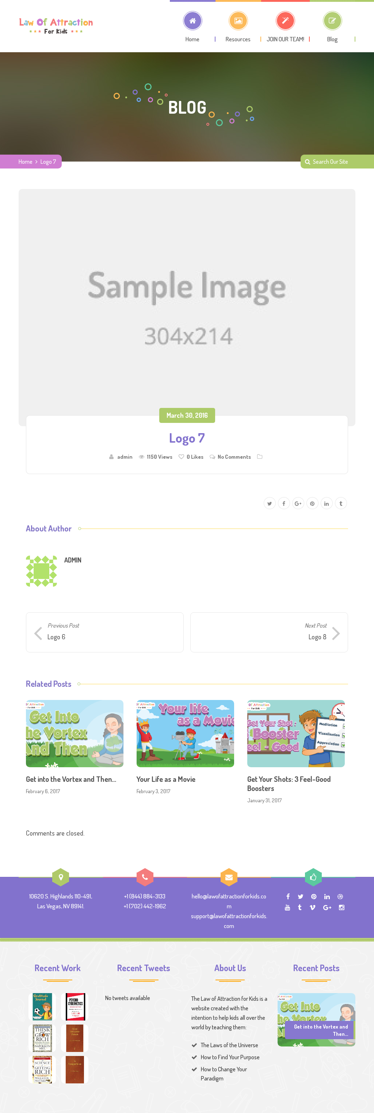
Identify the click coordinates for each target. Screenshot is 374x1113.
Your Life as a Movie (166, 779)
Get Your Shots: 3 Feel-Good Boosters (289, 783)
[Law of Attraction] (56, 26)
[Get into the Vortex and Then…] (316, 1018)
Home (26, 161)
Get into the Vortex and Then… (71, 779)
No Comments (234, 456)
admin (125, 456)
